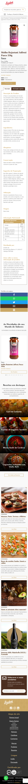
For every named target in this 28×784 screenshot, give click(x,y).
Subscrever (20, 691)
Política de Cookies (19, 777)
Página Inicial (14, 717)
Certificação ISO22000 (14, 727)
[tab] (7, 88)
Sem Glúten (3, 75)
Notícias (14, 732)
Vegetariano (8, 75)
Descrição (7, 89)
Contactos (14, 739)
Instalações (14, 725)
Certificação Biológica (14, 728)
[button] (24, 25)
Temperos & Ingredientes (15, 18)
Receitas (14, 750)
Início (2, 18)
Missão (14, 722)
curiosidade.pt (17, 782)
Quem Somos (14, 721)
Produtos (6, 18)
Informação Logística (18, 89)
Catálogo (14, 735)
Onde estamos (14, 724)
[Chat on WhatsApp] (6, 778)
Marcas (14, 743)
